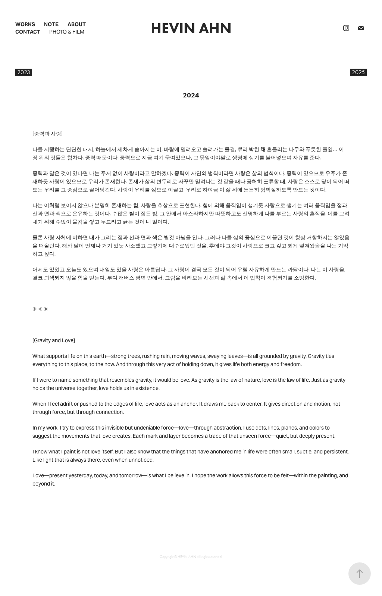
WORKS (25, 24)
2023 (23, 72)
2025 (358, 72)
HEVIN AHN (191, 28)
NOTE (51, 24)
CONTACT (27, 31)
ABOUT (77, 24)
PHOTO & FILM (66, 31)
